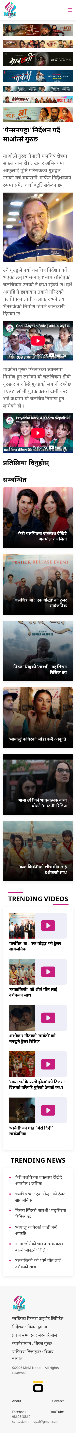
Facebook (19, 1412)
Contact (58, 1401)
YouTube (57, 1412)
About (16, 1401)
